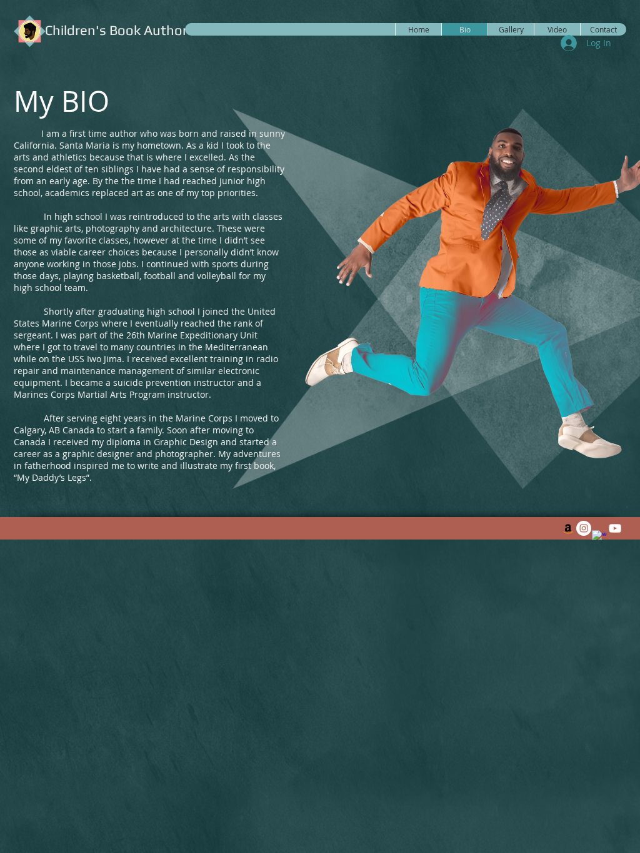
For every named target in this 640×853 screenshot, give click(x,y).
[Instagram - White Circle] (583, 528)
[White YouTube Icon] (615, 528)
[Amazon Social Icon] (568, 528)
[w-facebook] (599, 537)
